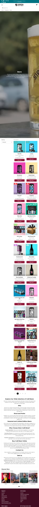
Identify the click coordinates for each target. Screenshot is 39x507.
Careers (21, 492)
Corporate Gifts (23, 495)
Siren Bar (28, 461)
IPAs (22, 75)
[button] (36, 5)
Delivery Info (4, 495)
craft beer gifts (19, 446)
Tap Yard (19, 457)
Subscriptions (4, 497)
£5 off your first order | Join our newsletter (19, 1)
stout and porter (26, 75)
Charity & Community (24, 494)
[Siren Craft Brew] (19, 5)
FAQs (3, 494)
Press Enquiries (23, 497)
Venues (21, 500)
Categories (7, 10)
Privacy (3, 498)
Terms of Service (5, 501)
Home (3, 10)
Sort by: (3, 139)
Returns (3, 500)
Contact (3, 492)
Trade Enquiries (23, 498)
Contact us (15, 453)
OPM (21, 501)
